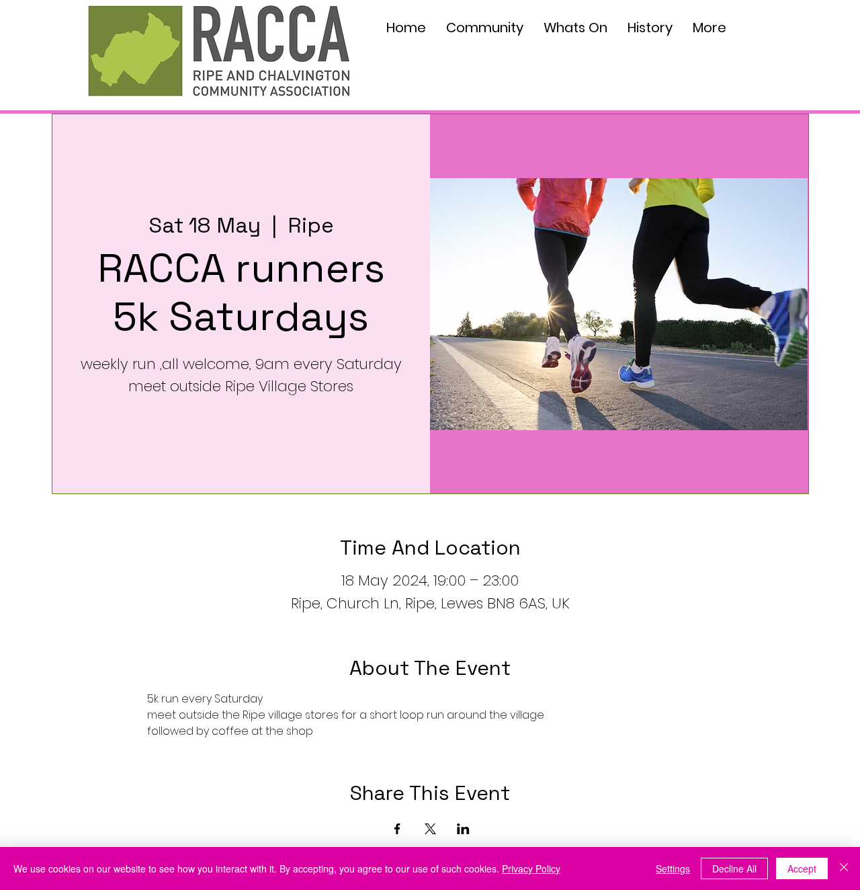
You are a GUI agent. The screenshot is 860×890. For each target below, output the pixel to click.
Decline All (734, 868)
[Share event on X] (430, 828)
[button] (484, 27)
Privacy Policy (531, 868)
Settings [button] (673, 868)
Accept (801, 868)
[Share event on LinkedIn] (463, 828)
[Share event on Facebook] (397, 828)
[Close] (844, 868)
